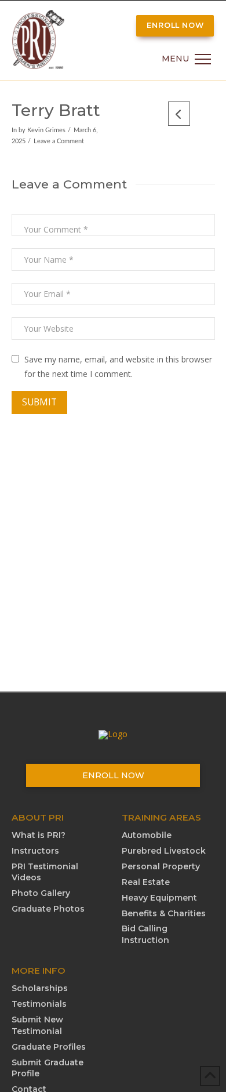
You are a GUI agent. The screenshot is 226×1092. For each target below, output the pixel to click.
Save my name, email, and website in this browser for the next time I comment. (118, 366)
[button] (186, 59)
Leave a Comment (59, 141)
